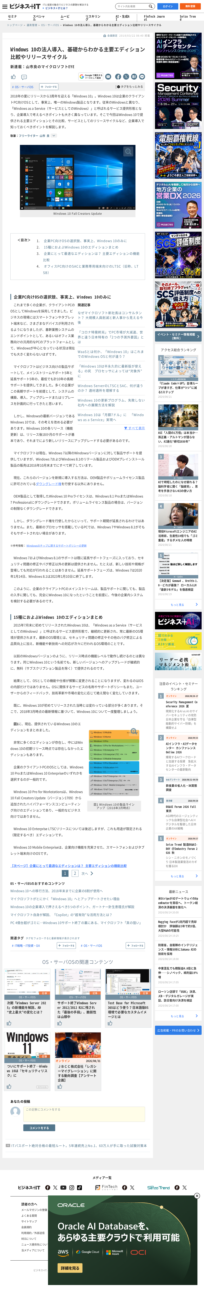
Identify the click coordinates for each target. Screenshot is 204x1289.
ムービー (65, 17)
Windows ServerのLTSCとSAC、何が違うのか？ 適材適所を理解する (110, 388)
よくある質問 (29, 1215)
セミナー (12, 17)
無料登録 (190, 6)
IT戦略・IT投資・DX (27, 945)
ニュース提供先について (35, 1244)
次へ (84, 873)
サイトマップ (29, 1221)
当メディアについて (33, 1250)
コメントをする (39, 1128)
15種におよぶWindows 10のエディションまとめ (81, 247)
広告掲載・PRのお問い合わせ (176, 1030)
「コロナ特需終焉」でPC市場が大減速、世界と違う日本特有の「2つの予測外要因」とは (111, 337)
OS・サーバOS (24, 87)
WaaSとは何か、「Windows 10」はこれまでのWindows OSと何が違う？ (111, 354)
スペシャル (39, 17)
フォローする (51, 86)
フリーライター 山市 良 (34, 136)
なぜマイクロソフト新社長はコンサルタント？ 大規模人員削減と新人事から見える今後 (110, 317)
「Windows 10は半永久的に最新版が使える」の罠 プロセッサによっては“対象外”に (110, 371)
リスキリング (92, 17)
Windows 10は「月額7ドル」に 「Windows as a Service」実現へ (111, 417)
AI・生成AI (122, 17)
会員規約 (26, 1227)
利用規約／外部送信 (33, 1233)
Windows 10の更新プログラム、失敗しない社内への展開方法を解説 (111, 402)
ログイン (168, 6)
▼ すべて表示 (134, 428)
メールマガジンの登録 (34, 1210)
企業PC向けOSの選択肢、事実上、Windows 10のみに (85, 240)
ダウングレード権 (48, 483)
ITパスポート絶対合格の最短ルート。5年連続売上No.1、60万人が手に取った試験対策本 (79, 1145)
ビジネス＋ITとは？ (56, 8)
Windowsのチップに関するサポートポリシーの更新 (56, 545)
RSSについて (28, 1238)
